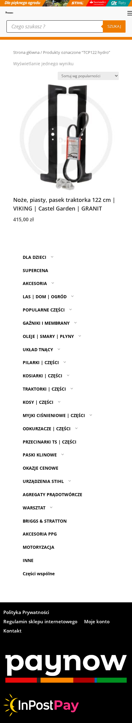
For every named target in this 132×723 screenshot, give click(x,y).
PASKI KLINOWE (40, 455)
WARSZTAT (34, 508)
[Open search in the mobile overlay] (66, 26)
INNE (28, 560)
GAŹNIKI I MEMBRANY (46, 323)
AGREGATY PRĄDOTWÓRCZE (52, 494)
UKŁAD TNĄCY (38, 349)
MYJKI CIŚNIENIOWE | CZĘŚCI (54, 415)
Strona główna (26, 52)
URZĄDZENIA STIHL (43, 481)
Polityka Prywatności (26, 612)
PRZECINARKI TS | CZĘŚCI (49, 442)
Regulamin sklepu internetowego (40, 622)
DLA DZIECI (34, 257)
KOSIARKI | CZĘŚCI (42, 376)
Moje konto (97, 622)
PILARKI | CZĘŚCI (41, 363)
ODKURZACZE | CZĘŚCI (47, 429)
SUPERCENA (35, 270)
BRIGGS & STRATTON (45, 521)
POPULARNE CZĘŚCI (44, 310)
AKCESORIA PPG (40, 534)
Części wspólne (39, 573)
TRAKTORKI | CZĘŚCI (44, 389)
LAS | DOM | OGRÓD (45, 296)
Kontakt (12, 631)
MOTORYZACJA (38, 547)
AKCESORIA (35, 283)
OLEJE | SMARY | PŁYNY (48, 336)
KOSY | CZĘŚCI (38, 402)
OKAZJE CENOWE (40, 468)
